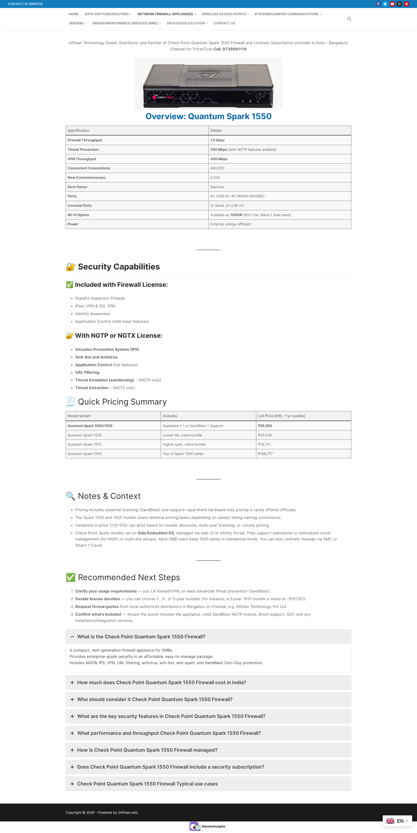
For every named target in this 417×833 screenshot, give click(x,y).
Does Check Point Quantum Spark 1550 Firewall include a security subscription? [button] (170, 767)
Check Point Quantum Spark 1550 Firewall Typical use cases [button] (147, 784)
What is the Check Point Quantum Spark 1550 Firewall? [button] (141, 637)
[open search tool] (349, 19)
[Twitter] (385, 4)
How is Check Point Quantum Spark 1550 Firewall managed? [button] (147, 750)
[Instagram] (399, 4)
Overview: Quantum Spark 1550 (209, 116)
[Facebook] (378, 4)
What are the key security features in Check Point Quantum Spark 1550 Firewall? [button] (171, 716)
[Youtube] (392, 4)
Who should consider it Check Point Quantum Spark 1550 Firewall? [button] (155, 699)
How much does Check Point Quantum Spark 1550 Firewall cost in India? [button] (161, 682)
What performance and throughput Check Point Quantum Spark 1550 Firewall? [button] (169, 733)
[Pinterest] (406, 4)
